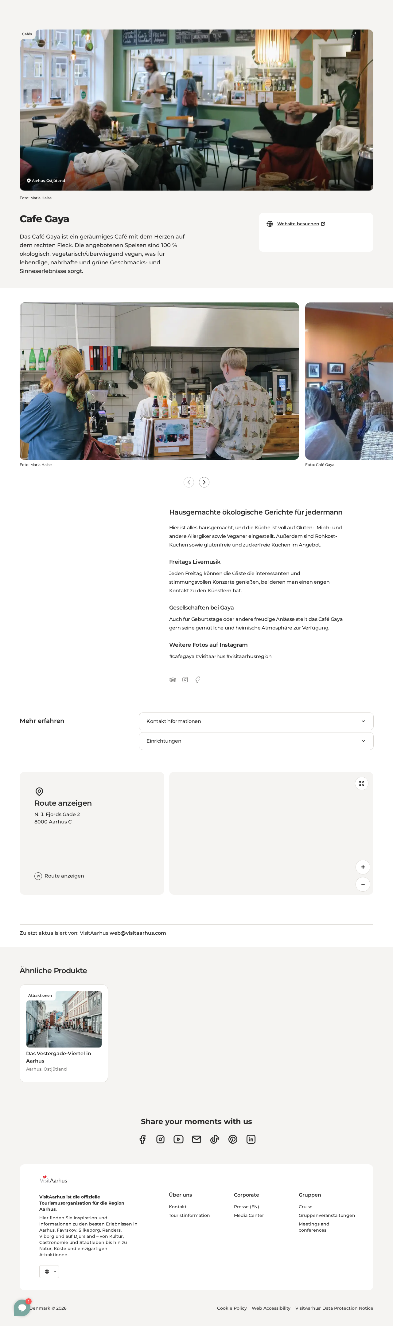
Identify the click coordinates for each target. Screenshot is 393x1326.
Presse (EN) (246, 1207)
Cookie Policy (232, 1308)
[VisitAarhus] (58, 1179)
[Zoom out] (363, 884)
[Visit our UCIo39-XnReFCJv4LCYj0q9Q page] (178, 1139)
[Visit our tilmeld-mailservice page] (196, 1139)
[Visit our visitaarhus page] (142, 1139)
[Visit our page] (160, 1139)
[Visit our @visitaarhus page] (214, 1139)
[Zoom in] (363, 867)
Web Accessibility (271, 1308)
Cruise (306, 1207)
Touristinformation (189, 1215)
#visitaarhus (210, 656)
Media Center (249, 1215)
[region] (271, 833)
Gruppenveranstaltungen (327, 1215)
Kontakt (178, 1207)
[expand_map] (361, 783)
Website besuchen (298, 224)
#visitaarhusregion (248, 656)
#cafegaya (182, 656)
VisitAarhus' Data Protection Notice (334, 1308)
